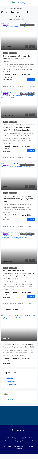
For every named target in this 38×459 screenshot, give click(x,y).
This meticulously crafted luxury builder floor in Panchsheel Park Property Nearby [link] (18, 58)
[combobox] (22, 20)
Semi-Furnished (30, 25)
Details (31, 80)
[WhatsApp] (30, 439)
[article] (19, 340)
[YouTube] (24, 439)
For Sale (23, 25)
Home (5, 8)
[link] (19, 36)
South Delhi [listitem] (9, 400)
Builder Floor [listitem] (11, 385)
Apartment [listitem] (11, 381)
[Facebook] (7, 439)
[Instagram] (19, 439)
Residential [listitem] (9, 378)
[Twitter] (13, 439)
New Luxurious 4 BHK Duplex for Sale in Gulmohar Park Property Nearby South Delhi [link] (18, 198)
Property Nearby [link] (20, 86)
